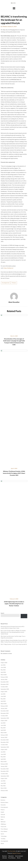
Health (2, 812)
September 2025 (5, 689)
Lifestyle (3, 814)
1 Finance (13, 282)
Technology (4, 836)
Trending (3, 838)
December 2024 (5, 710)
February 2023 (4, 764)
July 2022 (3, 780)
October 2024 (4, 715)
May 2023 (3, 756)
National (3, 817)
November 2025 (5, 684)
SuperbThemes (16, 853)
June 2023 (3, 754)
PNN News (3, 824)
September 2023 (5, 747)
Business (3, 800)
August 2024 (4, 720)
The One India (11, 851)
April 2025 (3, 701)
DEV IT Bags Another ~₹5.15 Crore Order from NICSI (14, 644)
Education (3, 804)
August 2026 (4, 662)
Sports (2, 833)
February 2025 (4, 706)
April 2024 (3, 730)
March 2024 (4, 732)
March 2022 (4, 788)
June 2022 (3, 783)
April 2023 (3, 759)
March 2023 (4, 761)
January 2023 (4, 766)
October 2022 (4, 773)
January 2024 (4, 737)
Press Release (4, 829)
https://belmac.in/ (8, 268)
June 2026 (3, 667)
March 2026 (4, 674)
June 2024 (3, 725)
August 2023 (4, 749)
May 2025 (3, 698)
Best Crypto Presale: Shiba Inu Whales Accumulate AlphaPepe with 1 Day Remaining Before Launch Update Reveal (13, 632)
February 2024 (4, 735)
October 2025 (4, 686)
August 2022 (4, 778)
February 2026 (4, 677)
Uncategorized (5, 282)
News (2, 819)
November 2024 (5, 713)
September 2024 (5, 718)
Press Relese (4, 831)
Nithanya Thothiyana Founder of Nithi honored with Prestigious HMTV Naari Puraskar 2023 (14, 473)
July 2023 (3, 752)
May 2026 (3, 669)
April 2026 (3, 672)
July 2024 (3, 723)
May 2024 (3, 727)
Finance (3, 809)
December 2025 (5, 682)
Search (2, 613)
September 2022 (5, 776)
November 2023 (5, 742)
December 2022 (5, 768)
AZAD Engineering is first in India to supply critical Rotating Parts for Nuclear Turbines (14, 603)
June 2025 (3, 696)
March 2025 (4, 703)
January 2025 (4, 708)
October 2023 (4, 744)
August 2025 (4, 691)
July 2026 (3, 665)
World (2, 843)
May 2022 (3, 785)
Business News (4, 802)
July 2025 (3, 694)
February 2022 (4, 790)
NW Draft (3, 821)
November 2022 (5, 771)
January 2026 (4, 679)
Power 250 (3, 826)
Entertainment (4, 807)
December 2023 (5, 739)
